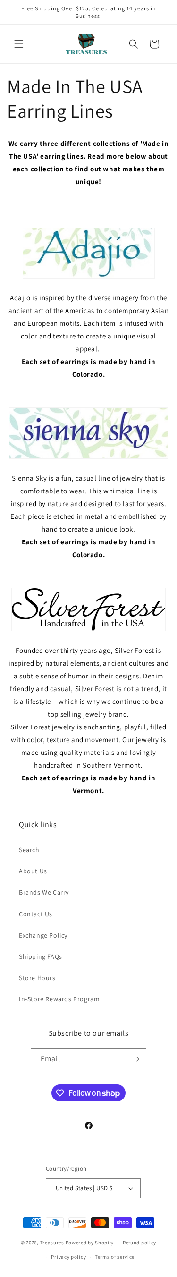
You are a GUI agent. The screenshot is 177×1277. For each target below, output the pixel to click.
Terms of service (115, 1256)
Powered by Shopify (90, 1242)
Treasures (52, 1242)
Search (29, 850)
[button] (18, 44)
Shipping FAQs (40, 956)
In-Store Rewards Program (59, 999)
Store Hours (37, 977)
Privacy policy (68, 1256)
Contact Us (35, 914)
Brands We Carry (44, 892)
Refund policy (139, 1242)
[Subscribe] (135, 1059)
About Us (33, 871)
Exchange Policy (43, 935)
